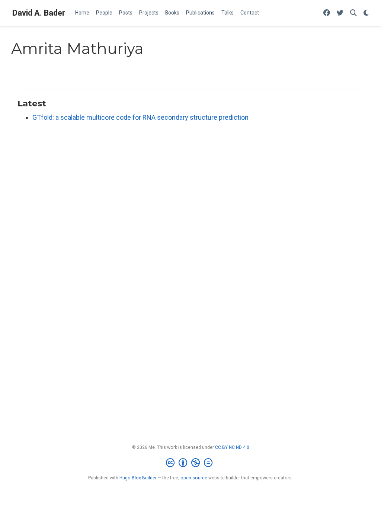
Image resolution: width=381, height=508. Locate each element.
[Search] (353, 13)
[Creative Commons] (190, 463)
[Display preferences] (366, 13)
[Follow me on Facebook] (326, 13)
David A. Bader (38, 12)
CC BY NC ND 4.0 (232, 447)
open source (193, 477)
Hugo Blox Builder (138, 477)
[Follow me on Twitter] (340, 13)
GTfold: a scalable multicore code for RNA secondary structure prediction (140, 117)
